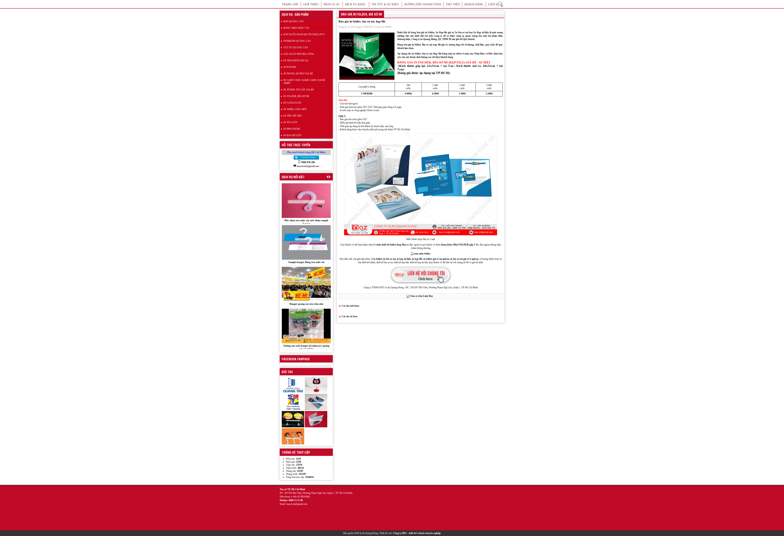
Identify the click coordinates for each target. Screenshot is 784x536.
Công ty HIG (400, 533)
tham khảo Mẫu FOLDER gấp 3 (458, 244)
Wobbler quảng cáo (306, 345)
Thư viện (453, 4)
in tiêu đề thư (292, 115)
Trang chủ (290, 4)
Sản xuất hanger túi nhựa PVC (304, 34)
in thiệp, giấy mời (294, 109)
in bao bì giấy (292, 135)
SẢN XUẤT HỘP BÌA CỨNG (298, 54)
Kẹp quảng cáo (293, 21)
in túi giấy (290, 122)
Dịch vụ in (331, 4)
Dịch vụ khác (355, 4)
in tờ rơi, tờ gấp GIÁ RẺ (298, 89)
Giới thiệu (311, 4)
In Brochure (291, 128)
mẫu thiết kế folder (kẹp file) (391, 244)
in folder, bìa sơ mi (296, 96)
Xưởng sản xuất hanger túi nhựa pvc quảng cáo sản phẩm (306, 305)
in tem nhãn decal (295, 60)
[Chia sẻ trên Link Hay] (419, 296)
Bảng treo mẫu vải (296, 28)
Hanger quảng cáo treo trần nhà (306, 262)
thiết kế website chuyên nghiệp (425, 533)
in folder (416, 53)
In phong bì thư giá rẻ (298, 73)
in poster (289, 67)
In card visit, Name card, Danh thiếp (304, 82)
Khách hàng (473, 4)
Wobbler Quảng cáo (297, 41)
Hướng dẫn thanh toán (422, 4)
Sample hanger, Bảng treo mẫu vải (306, 220)
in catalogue (292, 102)
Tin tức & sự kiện (385, 4)
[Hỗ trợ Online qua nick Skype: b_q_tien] (306, 159)
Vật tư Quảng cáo (295, 47)
